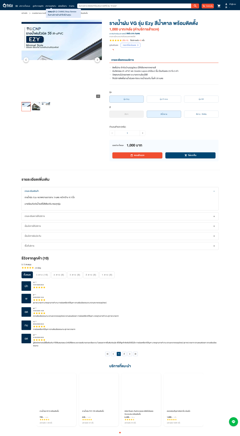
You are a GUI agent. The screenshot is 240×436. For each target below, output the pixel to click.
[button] (22, 6)
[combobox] (134, 6)
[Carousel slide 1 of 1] (120, 432)
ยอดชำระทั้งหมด (118, 145)
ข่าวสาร (71, 6)
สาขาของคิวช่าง (51, 6)
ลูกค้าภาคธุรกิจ (38, 6)
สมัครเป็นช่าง (62, 6)
